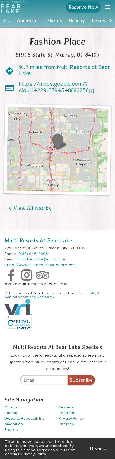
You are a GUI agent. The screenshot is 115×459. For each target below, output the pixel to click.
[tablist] (57, 20)
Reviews (101, 20)
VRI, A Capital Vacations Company (51, 295)
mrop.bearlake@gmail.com (41, 260)
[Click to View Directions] (57, 149)
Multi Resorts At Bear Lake (38, 240)
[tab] (28, 20)
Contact (12, 408)
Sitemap (66, 424)
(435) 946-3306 (33, 254)
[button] (4, 20)
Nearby (77, 20)
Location (67, 413)
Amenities (28, 20)
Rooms (10, 413)
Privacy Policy (33, 455)
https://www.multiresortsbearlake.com (40, 265)
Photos (54, 20)
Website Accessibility (24, 419)
